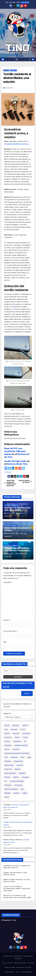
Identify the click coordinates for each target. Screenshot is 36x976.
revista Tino (8, 769)
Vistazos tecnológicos (11, 789)
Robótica (17, 769)
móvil (22, 757)
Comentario (8, 582)
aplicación (16, 725)
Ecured (22, 729)
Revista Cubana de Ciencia (24, 481)
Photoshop (8, 761)
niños (29, 757)
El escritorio (8, 737)
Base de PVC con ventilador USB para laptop (15, 451)
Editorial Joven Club (20, 963)
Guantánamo (17, 741)
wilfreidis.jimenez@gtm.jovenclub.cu (16, 144)
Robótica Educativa (10, 773)
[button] (30, 59)
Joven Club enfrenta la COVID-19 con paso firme (11, 483)
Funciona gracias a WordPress (12, 956)
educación (16, 733)
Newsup (28, 956)
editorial (7, 733)
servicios (7, 777)
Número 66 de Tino (17, 464)
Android (7, 725)
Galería (17, 972)
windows (16, 793)
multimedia (14, 757)
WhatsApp (7, 793)
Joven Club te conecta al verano (17, 529)
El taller (6, 70)
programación (18, 761)
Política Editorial (9, 972)
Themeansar (18, 958)
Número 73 (13, 70)
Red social (20, 765)
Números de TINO (10, 967)
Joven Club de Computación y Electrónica (17, 753)
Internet (7, 749)
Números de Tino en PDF (24, 967)
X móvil (7, 797)
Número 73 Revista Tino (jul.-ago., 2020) (17, 508)
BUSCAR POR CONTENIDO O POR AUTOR (17, 685)
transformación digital (17, 781)
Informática (8, 745)
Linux (6, 757)
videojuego (8, 785)
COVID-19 (25, 725)
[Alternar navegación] (17, 59)
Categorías (7, 713)
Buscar (27, 693)
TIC (6, 781)
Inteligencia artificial (21, 745)
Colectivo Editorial (26, 972)
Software (16, 777)
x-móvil (24, 793)
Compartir (8, 472)
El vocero (7, 525)
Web (4, 642)
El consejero (26, 733)
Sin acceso (30, 963)
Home (4, 963)
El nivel (17, 737)
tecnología (25, 777)
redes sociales (9, 765)
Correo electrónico (10, 631)
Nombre (6, 620)
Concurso (10, 963)
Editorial (7, 505)
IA (25, 741)
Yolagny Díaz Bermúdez (11, 822)
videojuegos (18, 785)
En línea (8, 920)
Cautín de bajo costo (15, 461)
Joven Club (15, 749)
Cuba (6, 729)
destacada (14, 729)
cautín (15, 309)
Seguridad (22, 773)
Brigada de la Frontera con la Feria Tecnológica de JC (17, 550)
